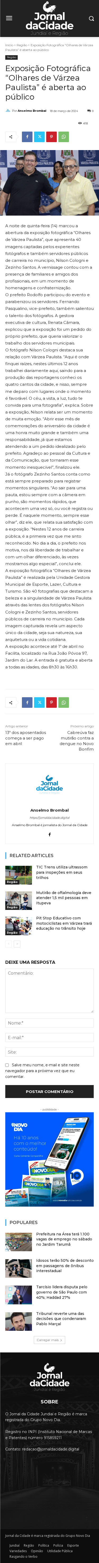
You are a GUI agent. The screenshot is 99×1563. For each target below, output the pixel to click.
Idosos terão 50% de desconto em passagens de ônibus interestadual (65, 1265)
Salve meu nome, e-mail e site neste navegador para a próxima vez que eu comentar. (42, 1071)
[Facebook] (27, 137)
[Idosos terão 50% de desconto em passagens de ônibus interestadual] (18, 1268)
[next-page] (17, 944)
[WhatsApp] (63, 137)
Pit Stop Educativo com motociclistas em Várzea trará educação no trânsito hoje (64, 923)
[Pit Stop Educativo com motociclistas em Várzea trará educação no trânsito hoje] (18, 926)
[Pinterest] (51, 137)
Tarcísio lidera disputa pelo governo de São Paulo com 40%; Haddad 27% (61, 1292)
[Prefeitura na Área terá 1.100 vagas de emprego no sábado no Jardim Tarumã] (18, 1242)
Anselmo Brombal (32, 111)
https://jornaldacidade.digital (49, 818)
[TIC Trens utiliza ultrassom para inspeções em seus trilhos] (18, 875)
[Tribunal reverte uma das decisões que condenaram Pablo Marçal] (18, 1321)
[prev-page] (8, 944)
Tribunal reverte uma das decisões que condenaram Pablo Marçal (61, 1318)
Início (9, 45)
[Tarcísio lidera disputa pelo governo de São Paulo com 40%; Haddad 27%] (18, 1295)
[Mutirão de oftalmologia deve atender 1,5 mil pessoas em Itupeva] (18, 900)
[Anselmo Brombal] (8, 110)
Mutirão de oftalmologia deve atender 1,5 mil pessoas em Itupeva (63, 897)
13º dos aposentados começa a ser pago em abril (25, 738)
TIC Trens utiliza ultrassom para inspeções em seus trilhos (61, 872)
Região (22, 45)
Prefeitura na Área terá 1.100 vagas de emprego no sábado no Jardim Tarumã (64, 1239)
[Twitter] (39, 137)
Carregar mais (48, 1340)
